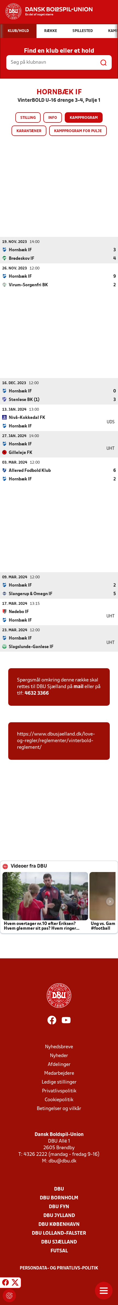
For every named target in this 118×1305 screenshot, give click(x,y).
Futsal (59, 1251)
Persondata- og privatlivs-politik (59, 1268)
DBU (59, 1189)
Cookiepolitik (59, 1100)
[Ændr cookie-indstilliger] (9, 1295)
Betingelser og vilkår (59, 1108)
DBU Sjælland (59, 1242)
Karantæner (28, 131)
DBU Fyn (59, 1207)
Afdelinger (59, 1064)
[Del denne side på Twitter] (15, 1283)
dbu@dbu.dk (62, 1161)
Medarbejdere (59, 1073)
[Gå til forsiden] (46, 11)
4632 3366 (37, 693)
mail (78, 686)
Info (52, 118)
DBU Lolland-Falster (59, 1233)
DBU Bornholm (59, 1198)
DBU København (59, 1224)
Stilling (28, 118)
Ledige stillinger (59, 1082)
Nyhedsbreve (59, 1047)
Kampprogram (84, 118)
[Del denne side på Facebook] (5, 1283)
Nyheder (59, 1055)
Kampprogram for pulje (78, 131)
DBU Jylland (59, 1215)
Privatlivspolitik (59, 1091)
